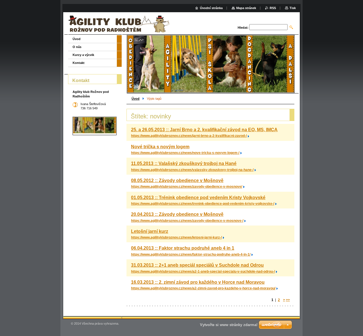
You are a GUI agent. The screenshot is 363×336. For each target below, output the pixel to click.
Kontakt (79, 62)
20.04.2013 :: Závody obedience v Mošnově (177, 214)
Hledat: (243, 27)
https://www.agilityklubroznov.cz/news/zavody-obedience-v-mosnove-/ (187, 221)
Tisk (293, 8)
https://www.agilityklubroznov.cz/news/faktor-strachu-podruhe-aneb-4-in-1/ (190, 254)
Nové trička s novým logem (160, 146)
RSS (273, 8)
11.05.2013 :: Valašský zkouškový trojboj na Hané (184, 163)
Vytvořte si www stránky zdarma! (229, 325)
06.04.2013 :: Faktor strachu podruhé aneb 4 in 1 (182, 248)
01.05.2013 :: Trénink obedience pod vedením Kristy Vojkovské (198, 197)
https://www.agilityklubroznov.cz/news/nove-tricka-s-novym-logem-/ (185, 153)
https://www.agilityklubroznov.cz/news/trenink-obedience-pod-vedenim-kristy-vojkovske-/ (202, 204)
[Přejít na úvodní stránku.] (120, 24)
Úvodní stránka (211, 8)
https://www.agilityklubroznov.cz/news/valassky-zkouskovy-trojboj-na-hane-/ (192, 170)
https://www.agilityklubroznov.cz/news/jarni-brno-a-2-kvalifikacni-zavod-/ (189, 136)
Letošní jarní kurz (149, 231)
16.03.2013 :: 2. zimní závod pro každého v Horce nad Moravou (198, 282)
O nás (77, 47)
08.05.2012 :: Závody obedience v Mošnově (177, 180)
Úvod (136, 98)
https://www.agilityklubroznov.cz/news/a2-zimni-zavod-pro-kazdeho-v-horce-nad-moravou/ (203, 288)
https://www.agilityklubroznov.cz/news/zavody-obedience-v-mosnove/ (186, 187)
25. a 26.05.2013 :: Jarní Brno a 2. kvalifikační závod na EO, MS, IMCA (204, 129)
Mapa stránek (246, 8)
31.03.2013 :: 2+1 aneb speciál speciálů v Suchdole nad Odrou (197, 265)
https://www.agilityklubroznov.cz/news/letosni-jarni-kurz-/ (176, 237)
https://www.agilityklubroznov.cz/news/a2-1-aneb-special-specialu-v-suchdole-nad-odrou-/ (203, 272)
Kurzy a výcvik (83, 55)
